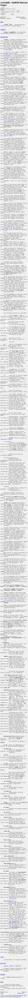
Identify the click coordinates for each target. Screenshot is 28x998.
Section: (3, 10)
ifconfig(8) (10, 120)
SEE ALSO (3, 963)
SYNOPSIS (3, 29)
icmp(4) (6, 966)
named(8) (3, 601)
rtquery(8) (12, 134)
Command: (3, 7)
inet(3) (12, 597)
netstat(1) (10, 225)
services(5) (7, 54)
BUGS (2, 982)
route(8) (5, 53)
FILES (2, 957)
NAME (2, 22)
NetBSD (20, 995)
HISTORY (3, 974)
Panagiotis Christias (17, 996)
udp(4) (17, 52)
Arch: (19, 10)
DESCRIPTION (4, 37)
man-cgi (10, 996)
